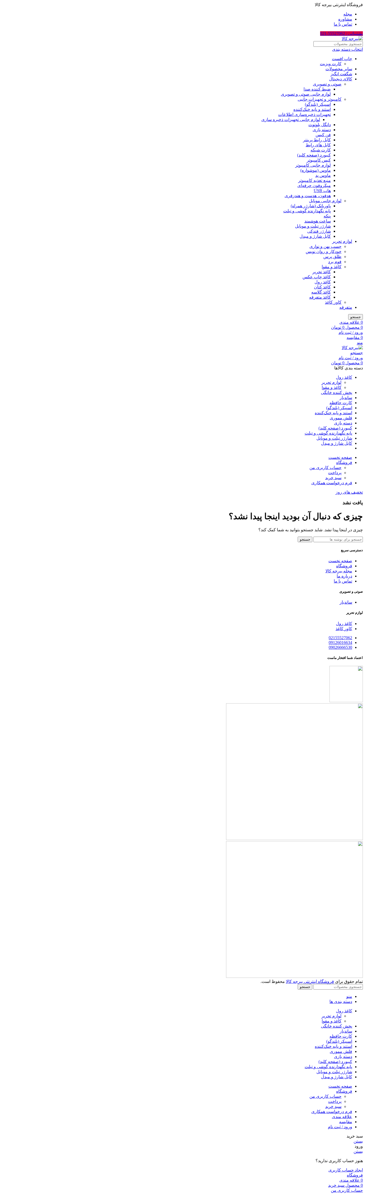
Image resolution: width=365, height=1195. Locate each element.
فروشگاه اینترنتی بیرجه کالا (310, 981)
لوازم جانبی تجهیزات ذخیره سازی (290, 119)
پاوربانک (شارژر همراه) (311, 206)
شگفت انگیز (341, 74)
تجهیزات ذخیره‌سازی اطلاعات (304, 114)
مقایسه (345, 1121)
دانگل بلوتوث (319, 124)
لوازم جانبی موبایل (325, 200)
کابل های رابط (318, 145)
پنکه (327, 216)
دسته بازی (322, 129)
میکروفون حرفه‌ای (314, 185)
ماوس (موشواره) (315, 170)
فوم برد (334, 261)
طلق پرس (332, 256)
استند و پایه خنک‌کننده (312, 109)
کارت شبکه (320, 150)
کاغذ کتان (322, 287)
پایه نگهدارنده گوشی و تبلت (307, 211)
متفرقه (345, 307)
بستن (358, 1141)
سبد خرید (333, 477)
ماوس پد (323, 175)
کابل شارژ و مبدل (315, 236)
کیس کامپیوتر (319, 160)
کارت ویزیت (330, 63)
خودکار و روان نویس (323, 251)
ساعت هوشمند (317, 221)
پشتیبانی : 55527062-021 (341, 33)
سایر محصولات (338, 69)
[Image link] (294, 838)
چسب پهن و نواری (325, 246)
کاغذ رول (322, 282)
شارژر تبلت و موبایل (313, 226)
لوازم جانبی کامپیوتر (313, 165)
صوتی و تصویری (327, 84)
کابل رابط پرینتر (317, 140)
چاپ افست (342, 58)
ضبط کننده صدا (317, 89)
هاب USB (322, 190)
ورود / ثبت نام (340, 1126)
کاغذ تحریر (321, 272)
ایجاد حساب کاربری (345, 1170)
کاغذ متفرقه (320, 297)
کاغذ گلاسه (321, 292)
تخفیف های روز (349, 492)
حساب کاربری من (325, 467)
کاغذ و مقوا (331, 266)
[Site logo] (352, 38)
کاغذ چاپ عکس (316, 277)
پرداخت (334, 472)
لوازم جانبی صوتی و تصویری (306, 94)
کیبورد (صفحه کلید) (314, 155)
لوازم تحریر (342, 241)
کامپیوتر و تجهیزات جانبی (319, 99)
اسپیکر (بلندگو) (318, 104)
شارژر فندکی (319, 231)
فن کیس (323, 134)
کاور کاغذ (333, 302)
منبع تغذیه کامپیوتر (314, 180)
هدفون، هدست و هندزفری (308, 195)
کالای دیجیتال (340, 79)
